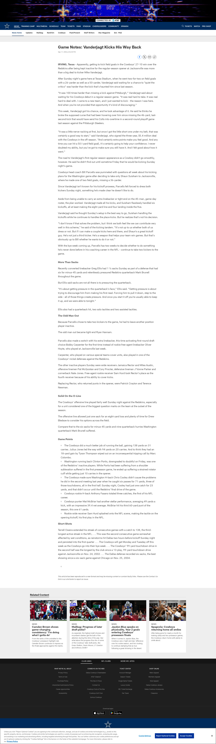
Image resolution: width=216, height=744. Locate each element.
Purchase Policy (63, 681)
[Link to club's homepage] (7, 26)
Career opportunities (63, 689)
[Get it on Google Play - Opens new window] (116, 714)
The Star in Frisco (96, 681)
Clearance (154, 693)
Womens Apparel (154, 677)
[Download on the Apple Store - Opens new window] (99, 713)
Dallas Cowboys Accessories (154, 689)
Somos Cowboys (96, 697)
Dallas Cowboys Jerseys (154, 685)
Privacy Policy (63, 672)
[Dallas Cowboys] (108, 724)
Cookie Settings (145, 736)
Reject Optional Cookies (165, 736)
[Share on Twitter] (144, 58)
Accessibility (63, 693)
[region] (108, 736)
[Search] (183, 26)
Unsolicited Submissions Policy (63, 685)
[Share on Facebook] (140, 58)
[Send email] (150, 58)
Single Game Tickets (125, 681)
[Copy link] (154, 57)
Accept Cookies (186, 736)
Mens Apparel (154, 672)
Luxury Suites (125, 685)
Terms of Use (62, 677)
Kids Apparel (154, 681)
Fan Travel (125, 693)
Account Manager (125, 672)
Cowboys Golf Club (96, 693)
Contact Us (96, 685)
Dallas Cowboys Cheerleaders (96, 672)
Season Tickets (125, 677)
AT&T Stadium (96, 677)
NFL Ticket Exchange (125, 689)
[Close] (212, 736)
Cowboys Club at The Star (96, 689)
